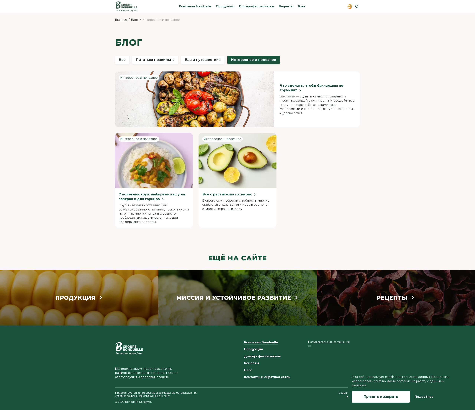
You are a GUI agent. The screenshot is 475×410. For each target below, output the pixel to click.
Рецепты (286, 6)
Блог (302, 6)
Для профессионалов (256, 6)
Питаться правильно (155, 60)
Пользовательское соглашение (329, 342)
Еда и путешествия (203, 60)
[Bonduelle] (129, 348)
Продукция (225, 6)
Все (122, 60)
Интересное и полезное (253, 60)
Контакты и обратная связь (267, 377)
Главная (121, 20)
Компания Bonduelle (195, 6)
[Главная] (126, 6)
